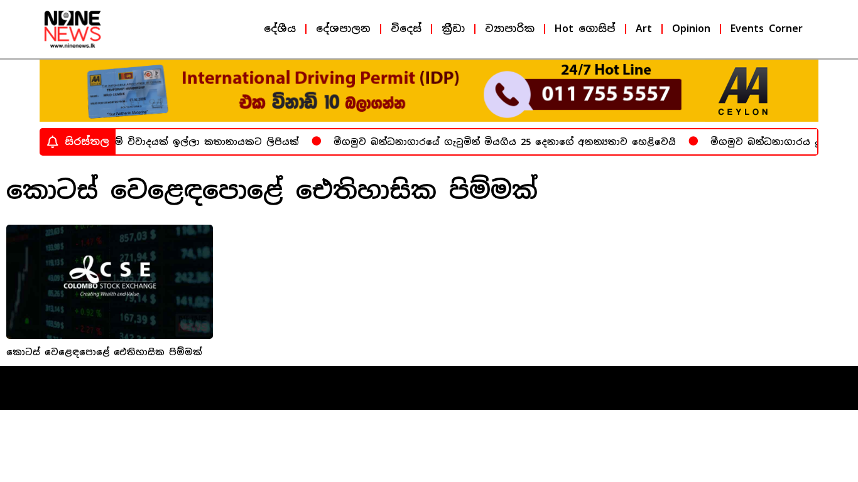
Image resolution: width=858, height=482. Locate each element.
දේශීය (280, 28)
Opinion (691, 28)
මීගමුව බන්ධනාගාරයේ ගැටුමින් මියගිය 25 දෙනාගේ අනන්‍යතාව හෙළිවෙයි (500, 141)
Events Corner (766, 28)
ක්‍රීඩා (453, 28)
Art (644, 28)
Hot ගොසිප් (585, 28)
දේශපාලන (343, 28)
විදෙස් (406, 28)
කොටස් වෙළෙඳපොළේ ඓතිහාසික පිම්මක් (104, 352)
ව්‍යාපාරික (510, 28)
